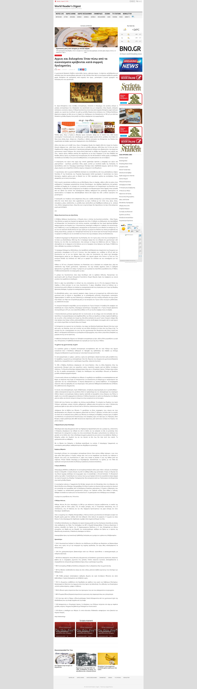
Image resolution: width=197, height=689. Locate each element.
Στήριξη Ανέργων (124, 208)
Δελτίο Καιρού (123, 179)
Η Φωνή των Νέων (124, 190)
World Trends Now (124, 170)
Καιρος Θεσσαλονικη (85, 14)
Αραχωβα (72, 17)
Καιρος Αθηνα (70, 14)
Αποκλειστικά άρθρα (125, 173)
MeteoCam (59, 17)
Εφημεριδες (98, 14)
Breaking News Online (125, 164)
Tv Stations (116, 14)
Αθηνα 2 (86, 17)
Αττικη (66, 17)
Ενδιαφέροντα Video (125, 184)
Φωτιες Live (60, 14)
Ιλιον (108, 17)
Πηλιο (121, 17)
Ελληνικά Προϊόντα (125, 181)
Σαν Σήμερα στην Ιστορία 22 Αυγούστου (63, 666)
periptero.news (123, 167)
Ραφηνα (115, 17)
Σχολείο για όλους (124, 214)
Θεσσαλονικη (101, 17)
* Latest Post (58, 55)
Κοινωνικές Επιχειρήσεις (126, 196)
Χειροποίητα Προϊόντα (126, 220)
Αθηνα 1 (79, 17)
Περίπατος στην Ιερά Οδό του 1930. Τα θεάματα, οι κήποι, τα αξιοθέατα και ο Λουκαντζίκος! (86, 669)
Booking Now (123, 161)
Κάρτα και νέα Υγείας (125, 193)
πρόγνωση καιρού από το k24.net (131, 262)
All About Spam (123, 158)
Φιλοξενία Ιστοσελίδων (126, 217)
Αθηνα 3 (93, 17)
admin (59, 69)
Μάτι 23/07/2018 (124, 199)
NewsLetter (127, 14)
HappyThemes (109, 687)
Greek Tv (127, 17)
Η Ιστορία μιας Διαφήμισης (127, 187)
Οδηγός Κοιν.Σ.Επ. (124, 205)
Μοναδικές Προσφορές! (126, 202)
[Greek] (133, 17)
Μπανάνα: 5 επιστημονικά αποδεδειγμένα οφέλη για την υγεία (107, 667)
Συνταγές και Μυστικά (125, 211)
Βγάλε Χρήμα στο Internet (126, 176)
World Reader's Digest (68, 6)
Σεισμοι (107, 14)
